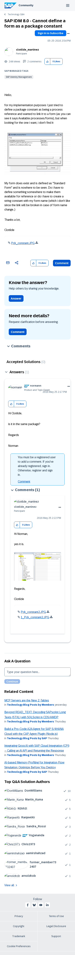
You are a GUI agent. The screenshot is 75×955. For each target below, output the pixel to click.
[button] (47, 61)
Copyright (18, 926)
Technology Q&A (16, 14)
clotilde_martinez (27, 49)
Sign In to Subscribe (50, 33)
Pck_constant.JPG (23, 243)
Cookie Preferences (19, 946)
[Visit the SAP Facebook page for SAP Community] (27, 905)
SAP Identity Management (19, 77)
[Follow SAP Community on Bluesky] (34, 905)
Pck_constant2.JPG (33, 611)
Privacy (19, 916)
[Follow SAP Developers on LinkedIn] (47, 905)
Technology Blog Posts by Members (30, 704)
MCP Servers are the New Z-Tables (26, 700)
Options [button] (68, 33)
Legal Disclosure (56, 926)
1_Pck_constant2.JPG (35, 617)
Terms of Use (56, 916)
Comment (62, 263)
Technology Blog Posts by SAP (27, 738)
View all (9, 885)
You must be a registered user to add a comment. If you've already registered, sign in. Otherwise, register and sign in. (37, 466)
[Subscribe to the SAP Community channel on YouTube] (40, 905)
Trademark (18, 936)
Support (56, 936)
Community (26, 5)
